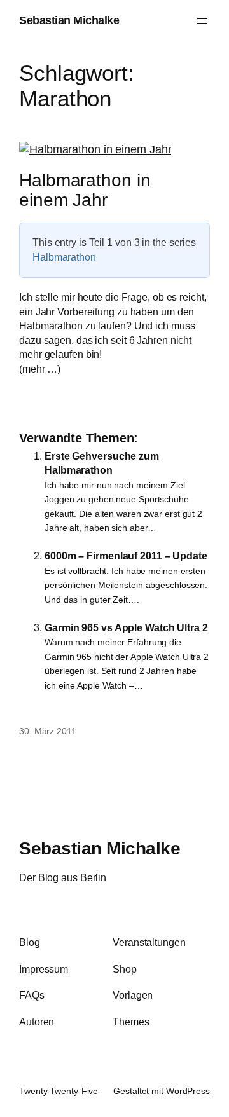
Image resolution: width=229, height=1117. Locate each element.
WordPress (188, 1091)
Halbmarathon (64, 257)
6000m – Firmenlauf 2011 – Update (126, 555)
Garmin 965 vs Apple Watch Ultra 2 (126, 627)
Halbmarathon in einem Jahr (85, 190)
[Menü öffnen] (202, 21)
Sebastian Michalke (69, 20)
